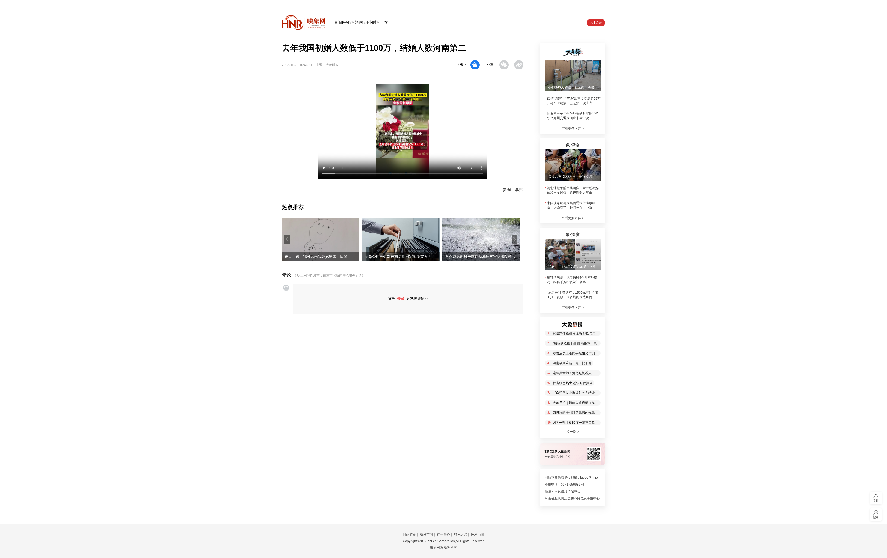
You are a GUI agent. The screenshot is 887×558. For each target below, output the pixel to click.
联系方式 (460, 534)
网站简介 (409, 534)
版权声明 (426, 534)
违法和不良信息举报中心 (562, 491)
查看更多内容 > (573, 128)
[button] (287, 239)
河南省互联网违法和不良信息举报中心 (572, 498)
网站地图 (477, 534)
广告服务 (443, 534)
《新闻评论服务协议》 (349, 275)
